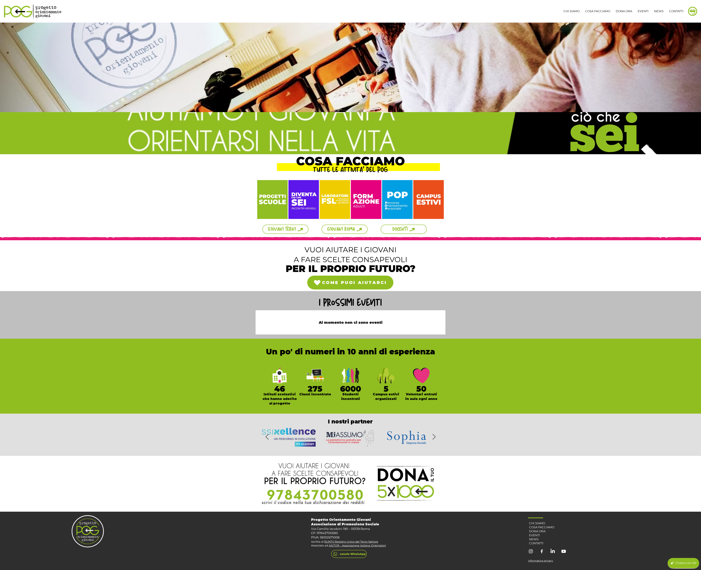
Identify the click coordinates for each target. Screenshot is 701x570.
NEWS (534, 539)
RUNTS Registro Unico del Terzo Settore (351, 541)
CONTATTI (536, 543)
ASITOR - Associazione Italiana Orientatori (357, 545)
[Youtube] (563, 551)
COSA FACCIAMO (541, 527)
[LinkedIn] (552, 551)
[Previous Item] (267, 437)
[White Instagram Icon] (530, 551)
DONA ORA (537, 531)
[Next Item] (434, 437)
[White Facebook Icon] (541, 551)
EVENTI (534, 535)
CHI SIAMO (537, 523)
